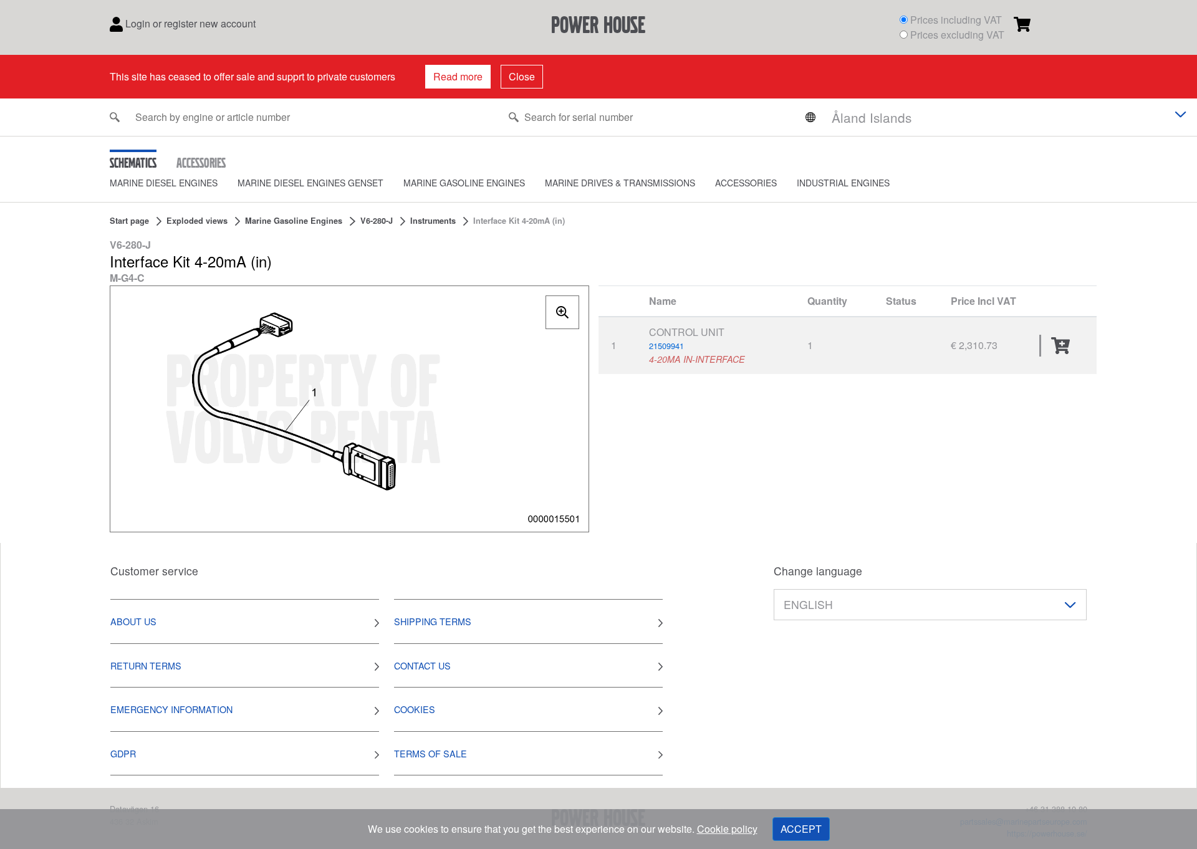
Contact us (422, 665)
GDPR (123, 753)
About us (133, 621)
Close (522, 76)
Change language (818, 570)
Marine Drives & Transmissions (620, 182)
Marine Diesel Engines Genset (310, 182)
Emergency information (171, 709)
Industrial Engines (843, 182)
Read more (458, 76)
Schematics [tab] (133, 162)
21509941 (666, 346)
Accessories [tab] (201, 162)
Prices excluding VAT (957, 34)
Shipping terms (432, 621)
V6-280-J (376, 220)
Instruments (433, 220)
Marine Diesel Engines (164, 182)
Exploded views (197, 220)
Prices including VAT (956, 19)
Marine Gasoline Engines (464, 182)
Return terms (145, 665)
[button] (174, 183)
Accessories (746, 182)
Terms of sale (430, 753)
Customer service (154, 570)
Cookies (414, 709)
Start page (129, 220)
